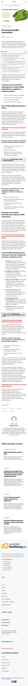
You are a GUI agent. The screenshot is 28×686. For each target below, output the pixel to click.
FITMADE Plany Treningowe (8, 601)
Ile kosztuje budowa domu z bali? (13, 453)
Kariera (3, 590)
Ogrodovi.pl (4, 668)
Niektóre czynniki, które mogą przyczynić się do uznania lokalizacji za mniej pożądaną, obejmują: (15, 70)
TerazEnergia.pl (5, 671)
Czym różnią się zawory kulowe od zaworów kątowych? (12, 499)
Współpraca (4, 593)
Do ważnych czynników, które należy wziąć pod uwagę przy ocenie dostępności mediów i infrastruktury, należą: (15, 62)
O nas (3, 584)
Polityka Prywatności (6, 604)
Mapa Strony (4, 596)
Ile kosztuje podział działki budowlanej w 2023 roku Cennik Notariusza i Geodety (13, 236)
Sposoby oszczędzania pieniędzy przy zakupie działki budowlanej (13, 64)
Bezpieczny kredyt (6, 662)
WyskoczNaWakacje (6, 599)
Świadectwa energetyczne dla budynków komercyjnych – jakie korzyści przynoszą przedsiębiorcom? (14, 473)
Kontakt (3, 587)
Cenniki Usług (7, 449)
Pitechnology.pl (14, 677)
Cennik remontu (5, 659)
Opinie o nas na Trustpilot (7, 648)
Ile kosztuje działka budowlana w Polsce (10, 56)
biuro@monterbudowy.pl (7, 559)
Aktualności (5, 26)
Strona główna (4, 5)
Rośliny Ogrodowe (6, 665)
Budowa (10, 26)
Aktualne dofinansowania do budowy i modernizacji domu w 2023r (13, 522)
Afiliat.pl (9, 679)
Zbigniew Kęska (14, 425)
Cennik (3, 656)
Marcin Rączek (5, 625)
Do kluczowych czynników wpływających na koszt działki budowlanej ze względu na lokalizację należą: (14, 54)
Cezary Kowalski (6, 622)
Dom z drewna (13, 449)
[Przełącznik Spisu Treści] (25, 52)
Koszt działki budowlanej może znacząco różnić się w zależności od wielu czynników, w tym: (13, 67)
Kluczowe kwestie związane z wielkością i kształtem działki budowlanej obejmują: (14, 59)
